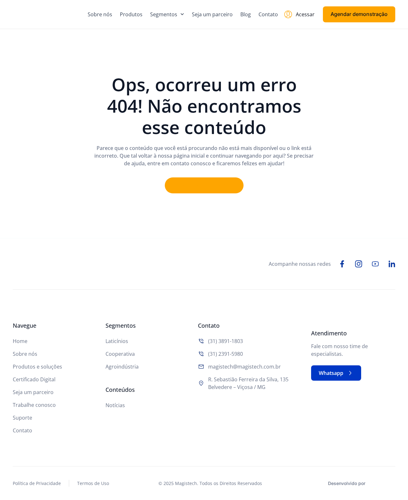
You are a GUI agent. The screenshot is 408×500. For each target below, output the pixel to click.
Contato (268, 14)
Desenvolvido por (346, 483)
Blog (245, 14)
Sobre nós (100, 14)
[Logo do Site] (46, 14)
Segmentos (163, 14)
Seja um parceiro (212, 14)
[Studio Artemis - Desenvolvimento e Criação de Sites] (382, 482)
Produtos (131, 14)
